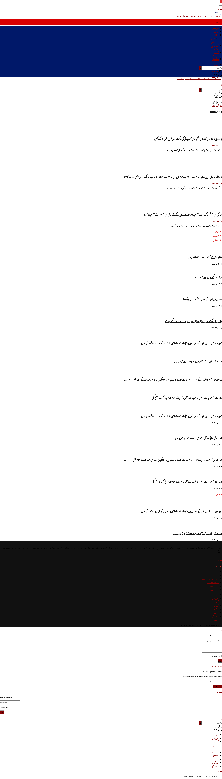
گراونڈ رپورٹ (215, 45)
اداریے (216, 64)
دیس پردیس (215, 28)
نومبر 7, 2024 (217, 221)
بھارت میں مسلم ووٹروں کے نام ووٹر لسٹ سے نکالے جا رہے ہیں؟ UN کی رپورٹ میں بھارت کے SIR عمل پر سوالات (173, 379)
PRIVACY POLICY (213, 582)
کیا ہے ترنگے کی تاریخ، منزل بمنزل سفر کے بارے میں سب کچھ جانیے (193, 321)
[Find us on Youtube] (218, 560)
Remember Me (215, 655)
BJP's (213, 105)
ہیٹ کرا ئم (215, 56)
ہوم (217, 22)
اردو (221, 1)
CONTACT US (214, 590)
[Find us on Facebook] (221, 560)
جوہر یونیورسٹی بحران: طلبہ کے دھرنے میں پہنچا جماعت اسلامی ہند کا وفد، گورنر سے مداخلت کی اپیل (181, 342)
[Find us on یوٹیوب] (218, 9)
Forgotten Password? (215, 666)
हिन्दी (220, 5)
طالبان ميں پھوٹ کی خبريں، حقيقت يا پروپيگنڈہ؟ (202, 299)
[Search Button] (221, 64)
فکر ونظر (216, 35)
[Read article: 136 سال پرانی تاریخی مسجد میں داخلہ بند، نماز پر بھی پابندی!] (111, 523)
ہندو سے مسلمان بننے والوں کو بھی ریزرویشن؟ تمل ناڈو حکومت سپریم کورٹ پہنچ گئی (187, 397)
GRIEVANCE (214, 586)
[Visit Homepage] (199, 16)
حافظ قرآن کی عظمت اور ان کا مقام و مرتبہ (205, 257)
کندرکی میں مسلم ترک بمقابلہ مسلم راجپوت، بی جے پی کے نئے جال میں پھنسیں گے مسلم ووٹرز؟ (183, 214)
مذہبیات (213, 38)
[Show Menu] (221, 82)
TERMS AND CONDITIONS (210, 579)
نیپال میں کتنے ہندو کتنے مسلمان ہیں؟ (207, 277)
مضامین (213, 42)
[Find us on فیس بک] (221, 9)
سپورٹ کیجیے (215, 59)
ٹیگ (217, 105)
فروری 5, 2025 (216, 183)
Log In (219, 691)
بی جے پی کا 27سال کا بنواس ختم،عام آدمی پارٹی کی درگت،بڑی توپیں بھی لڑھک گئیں (188, 138)
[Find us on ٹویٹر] (220, 9)
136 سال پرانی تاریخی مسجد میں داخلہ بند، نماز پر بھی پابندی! (197, 361)
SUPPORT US (214, 575)
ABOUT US (215, 571)
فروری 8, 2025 (216, 145)
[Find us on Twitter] (220, 560)
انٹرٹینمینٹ (216, 49)
